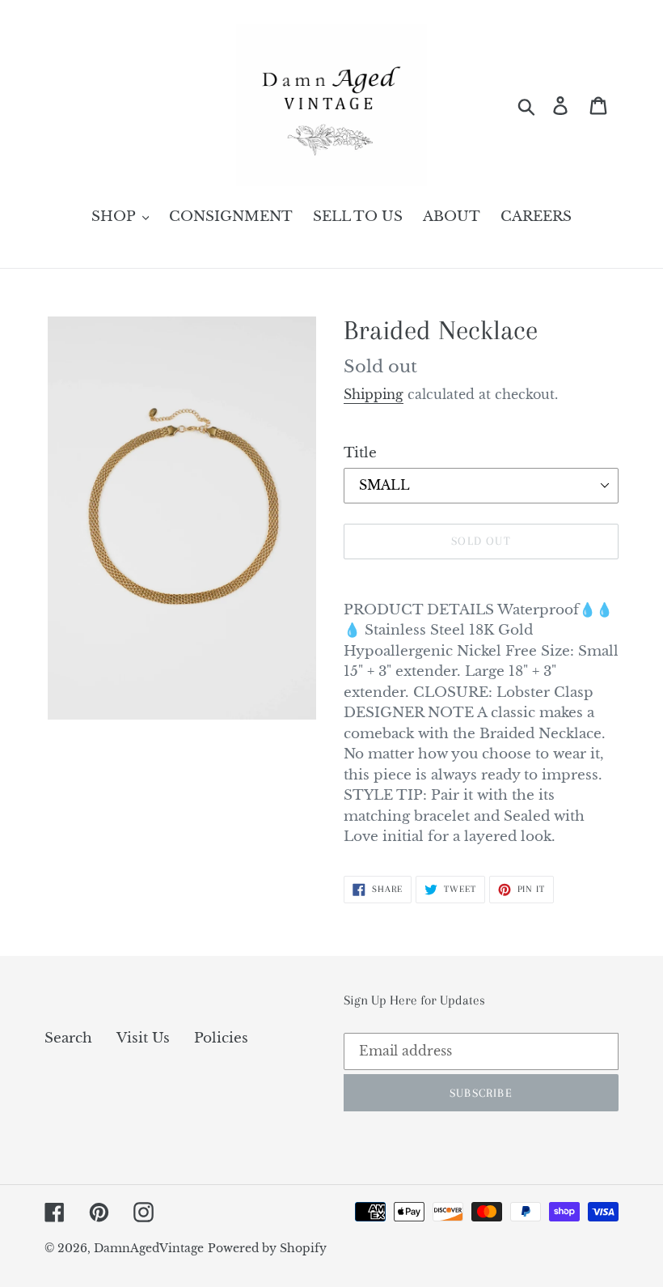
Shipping (373, 394)
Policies (221, 1038)
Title (360, 452)
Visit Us (143, 1038)
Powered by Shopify (267, 1248)
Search (68, 1038)
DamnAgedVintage (149, 1248)
